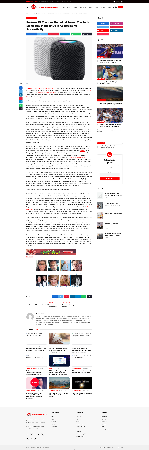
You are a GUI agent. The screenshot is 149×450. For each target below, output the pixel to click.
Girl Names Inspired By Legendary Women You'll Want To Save (53, 288)
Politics (75, 7)
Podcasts (104, 424)
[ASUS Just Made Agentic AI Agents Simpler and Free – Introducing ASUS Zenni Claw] (59, 361)
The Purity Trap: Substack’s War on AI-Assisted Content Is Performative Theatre (58, 350)
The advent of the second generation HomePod (40, 88)
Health (103, 7)
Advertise (78, 429)
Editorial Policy (80, 436)
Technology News (31, 18)
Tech (96, 7)
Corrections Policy (81, 439)
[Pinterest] (21, 98)
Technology (54, 426)
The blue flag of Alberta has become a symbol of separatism (111, 146)
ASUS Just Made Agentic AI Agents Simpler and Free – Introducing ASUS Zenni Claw (58, 372)
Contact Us (120, 447)
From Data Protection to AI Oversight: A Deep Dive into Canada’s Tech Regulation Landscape (34, 395)
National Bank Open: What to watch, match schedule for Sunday (110, 61)
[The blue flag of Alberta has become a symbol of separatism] (110, 136)
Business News (101, 100)
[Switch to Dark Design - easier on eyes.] (116, 7)
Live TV (103, 426)
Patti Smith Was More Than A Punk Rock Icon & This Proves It (77, 288)
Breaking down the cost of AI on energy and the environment (36, 349)
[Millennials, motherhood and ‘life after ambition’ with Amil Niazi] (82, 361)
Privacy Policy (80, 424)
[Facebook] (21, 88)
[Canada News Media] (44, 7)
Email (109, 172)
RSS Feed (104, 419)
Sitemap (78, 431)
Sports (91, 7)
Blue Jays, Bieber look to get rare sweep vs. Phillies (110, 82)
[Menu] (27, 7)
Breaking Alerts (105, 429)
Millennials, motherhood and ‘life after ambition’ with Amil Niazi (81, 371)
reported (82, 150)
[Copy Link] (21, 108)
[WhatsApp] (21, 105)
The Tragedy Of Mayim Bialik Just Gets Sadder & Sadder (42, 273)
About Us (78, 416)
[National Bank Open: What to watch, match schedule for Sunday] (110, 51)
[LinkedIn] (21, 95)
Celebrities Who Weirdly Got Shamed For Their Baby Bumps (65, 273)
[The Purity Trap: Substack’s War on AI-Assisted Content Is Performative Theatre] (59, 338)
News (68, 7)
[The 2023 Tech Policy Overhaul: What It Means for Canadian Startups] (59, 383)
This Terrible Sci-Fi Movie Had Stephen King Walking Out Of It (76, 273)
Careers (78, 421)
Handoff (88, 90)
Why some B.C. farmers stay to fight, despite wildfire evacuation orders (111, 104)
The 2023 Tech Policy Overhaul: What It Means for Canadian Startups (58, 394)
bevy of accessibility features (46, 92)
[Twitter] (21, 91)
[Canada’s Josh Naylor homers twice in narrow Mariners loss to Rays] (110, 115)
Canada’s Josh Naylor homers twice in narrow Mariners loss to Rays (110, 125)
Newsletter (104, 416)
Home (63, 7)
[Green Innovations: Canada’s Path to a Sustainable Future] (82, 383)
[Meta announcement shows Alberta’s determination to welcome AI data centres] (36, 361)
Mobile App (104, 421)
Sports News (100, 57)
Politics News (101, 142)
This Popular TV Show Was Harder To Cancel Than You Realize (65, 288)
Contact (78, 419)
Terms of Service (80, 426)
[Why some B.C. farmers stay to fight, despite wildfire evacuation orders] (110, 94)
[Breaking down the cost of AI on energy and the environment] (36, 338)
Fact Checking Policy (81, 434)
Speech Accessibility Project (76, 157)
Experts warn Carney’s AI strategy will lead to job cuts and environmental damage (81, 350)
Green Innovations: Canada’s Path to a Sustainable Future (82, 394)
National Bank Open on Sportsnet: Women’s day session (54, 1)
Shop (120, 7)
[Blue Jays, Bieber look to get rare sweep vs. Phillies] (110, 72)
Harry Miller (40, 314)
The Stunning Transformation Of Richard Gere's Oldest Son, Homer (42, 288)
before (28, 97)
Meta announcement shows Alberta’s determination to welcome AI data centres (34, 372)
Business (83, 7)
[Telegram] (21, 101)
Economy (111, 7)
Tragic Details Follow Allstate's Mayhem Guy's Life (53, 273)
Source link (29, 257)
